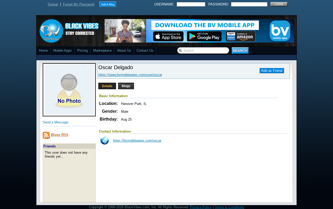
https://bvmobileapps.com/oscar (137, 140)
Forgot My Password (78, 4)
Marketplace (102, 50)
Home (43, 50)
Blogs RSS (59, 135)
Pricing (82, 50)
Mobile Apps (62, 50)
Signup (53, 4)
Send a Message (55, 122)
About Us (124, 50)
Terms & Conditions (229, 207)
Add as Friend (271, 71)
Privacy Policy (201, 207)
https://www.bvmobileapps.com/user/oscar (130, 75)
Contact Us (145, 50)
